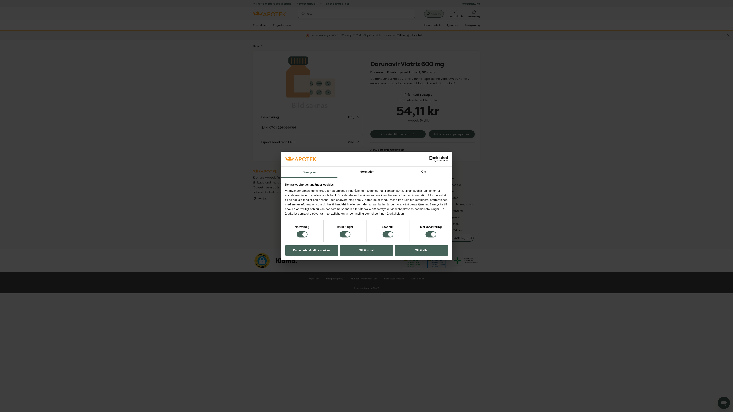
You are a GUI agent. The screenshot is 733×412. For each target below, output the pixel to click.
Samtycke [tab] (309, 172)
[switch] (345, 234)
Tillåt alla (421, 250)
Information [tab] (366, 171)
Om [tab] (423, 171)
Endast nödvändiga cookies (311, 250)
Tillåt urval (366, 250)
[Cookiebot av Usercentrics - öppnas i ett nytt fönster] (431, 159)
